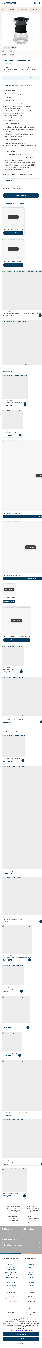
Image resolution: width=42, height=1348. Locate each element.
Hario (5, 63)
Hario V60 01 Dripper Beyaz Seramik (13, 229)
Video (17, 85)
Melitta (31, 1285)
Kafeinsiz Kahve (11, 1285)
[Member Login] (35, 3)
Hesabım (11, 1312)
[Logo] (9, 3)
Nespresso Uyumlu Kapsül (11, 1277)
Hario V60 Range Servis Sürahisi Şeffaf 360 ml (16, 1025)
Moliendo (31, 1262)
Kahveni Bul (11, 1296)
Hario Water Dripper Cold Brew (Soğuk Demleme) (16, 636)
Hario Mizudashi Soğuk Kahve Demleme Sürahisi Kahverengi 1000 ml (22, 313)
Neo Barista (31, 1282)
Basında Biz (31, 1296)
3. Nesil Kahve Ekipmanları (11, 1301)
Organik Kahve (11, 1275)
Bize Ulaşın (31, 1304)
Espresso (11, 1264)
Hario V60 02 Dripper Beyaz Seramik (13, 261)
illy (31, 1269)
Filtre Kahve (11, 1262)
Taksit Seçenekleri (26, 85)
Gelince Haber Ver (14, 233)
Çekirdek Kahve (11, 1288)
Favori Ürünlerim (11, 1304)
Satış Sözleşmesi (31, 1312)
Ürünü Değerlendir (21, 195)
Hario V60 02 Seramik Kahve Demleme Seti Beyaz (17, 957)
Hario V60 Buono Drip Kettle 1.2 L (12, 433)
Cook (31, 1280)
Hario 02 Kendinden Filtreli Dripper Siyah (14, 1193)
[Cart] (39, 3)
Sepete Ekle (40, 315)
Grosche (31, 1264)
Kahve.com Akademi (11, 1299)
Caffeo (31, 1277)
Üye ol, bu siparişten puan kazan (20, 78)
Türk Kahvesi (11, 1267)
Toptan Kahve (31, 1301)
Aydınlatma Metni (31, 1315)
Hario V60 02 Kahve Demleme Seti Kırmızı (14, 402)
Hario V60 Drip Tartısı (9, 597)
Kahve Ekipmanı (11, 1280)
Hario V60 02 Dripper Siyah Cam (12, 1053)
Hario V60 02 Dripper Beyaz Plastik (13, 989)
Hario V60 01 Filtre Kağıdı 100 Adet (13, 669)
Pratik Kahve (11, 1269)
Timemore (31, 1272)
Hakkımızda (31, 1299)
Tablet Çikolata (11, 1282)
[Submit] (36, 1245)
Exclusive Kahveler (11, 1272)
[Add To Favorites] (38, 13)
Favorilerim (11, 1315)
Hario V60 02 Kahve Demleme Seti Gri (13, 758)
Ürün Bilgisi (10, 85)
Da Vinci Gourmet (31, 1275)
